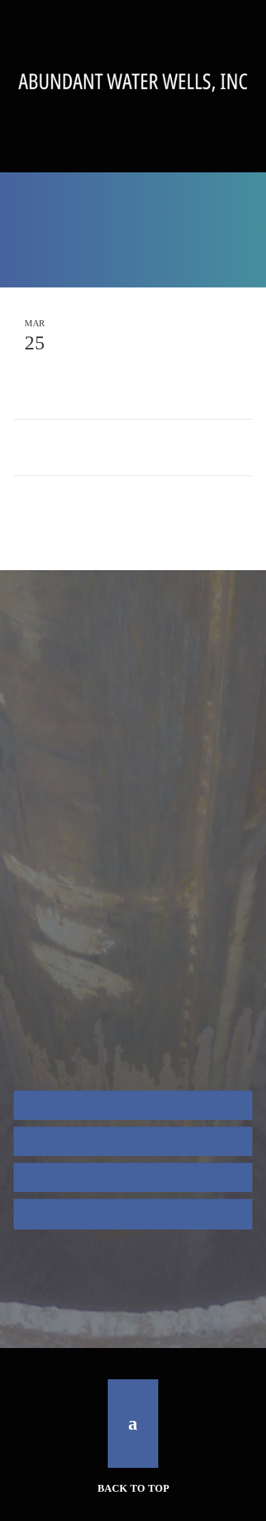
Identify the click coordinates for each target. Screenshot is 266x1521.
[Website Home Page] (133, 83)
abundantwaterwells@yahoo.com (134, 964)
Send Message (89, 1281)
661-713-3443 (133, 162)
